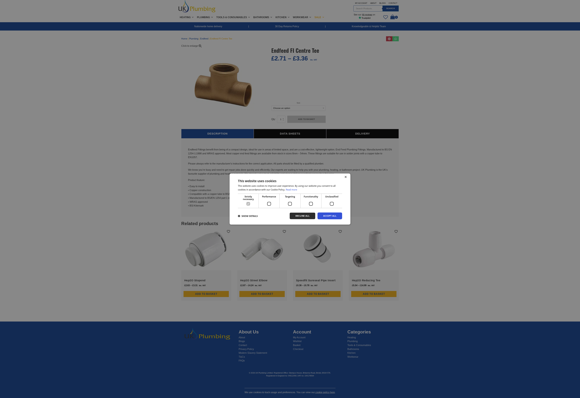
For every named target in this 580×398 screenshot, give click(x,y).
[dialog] (290, 199)
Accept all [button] (329, 215)
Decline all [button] (302, 215)
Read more (291, 189)
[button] (248, 216)
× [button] (345, 177)
